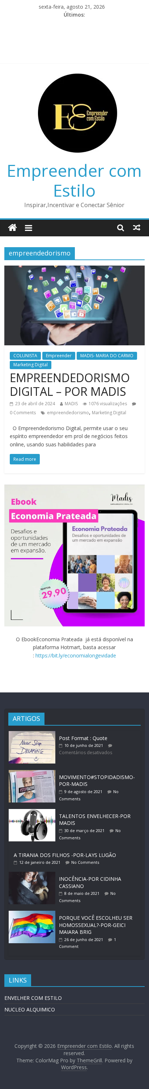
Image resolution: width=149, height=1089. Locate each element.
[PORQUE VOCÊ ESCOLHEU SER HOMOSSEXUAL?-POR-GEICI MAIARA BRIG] (33, 914)
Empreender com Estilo (74, 180)
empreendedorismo (68, 413)
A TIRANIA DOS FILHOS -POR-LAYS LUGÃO (65, 855)
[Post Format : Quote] (33, 734)
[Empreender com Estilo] (12, 228)
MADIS (71, 404)
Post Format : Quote (83, 738)
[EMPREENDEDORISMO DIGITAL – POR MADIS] (74, 270)
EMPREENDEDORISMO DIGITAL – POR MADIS (70, 384)
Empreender (59, 356)
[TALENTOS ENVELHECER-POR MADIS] (33, 812)
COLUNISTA (25, 356)
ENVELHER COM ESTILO (33, 997)
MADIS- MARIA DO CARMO (106, 356)
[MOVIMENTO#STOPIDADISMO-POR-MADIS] (33, 773)
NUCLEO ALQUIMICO (29, 1009)
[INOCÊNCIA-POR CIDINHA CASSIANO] (33, 875)
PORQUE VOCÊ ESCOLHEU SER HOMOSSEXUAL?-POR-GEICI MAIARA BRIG (95, 924)
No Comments (85, 862)
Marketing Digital (30, 365)
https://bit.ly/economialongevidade (75, 655)
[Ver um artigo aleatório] (137, 227)
